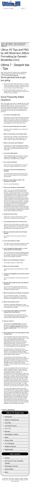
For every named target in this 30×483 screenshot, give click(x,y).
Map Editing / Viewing (11, 434)
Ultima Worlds (9, 43)
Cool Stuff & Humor (11, 426)
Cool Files (8, 423)
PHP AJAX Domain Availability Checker (14, 462)
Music (6, 437)
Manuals (7, 431)
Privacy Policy (5, 478)
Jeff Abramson (11, 409)
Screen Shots (9, 440)
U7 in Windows (9, 443)
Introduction (8, 417)
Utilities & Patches (10, 446)
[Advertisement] (15, 26)
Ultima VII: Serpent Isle (19, 43)
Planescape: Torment (11, 466)
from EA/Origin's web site (11, 75)
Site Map (21, 478)
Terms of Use (11, 478)
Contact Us (17, 478)
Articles (7, 458)
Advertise (26, 478)
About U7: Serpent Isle (12, 420)
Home (2, 43)
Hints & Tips (4, 45)
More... (7, 472)
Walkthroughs (9, 449)
